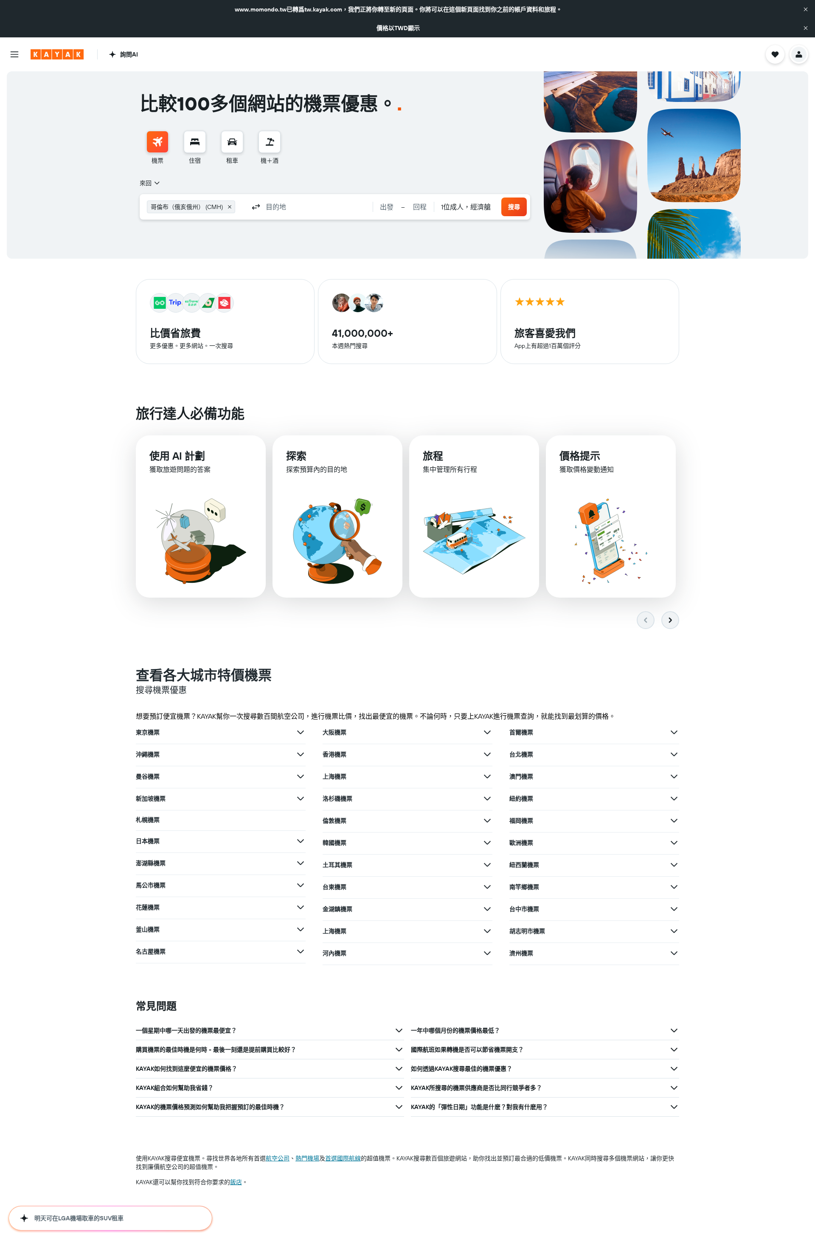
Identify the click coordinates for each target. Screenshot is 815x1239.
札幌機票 (148, 820)
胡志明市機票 (527, 931)
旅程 (433, 455)
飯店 (236, 1182)
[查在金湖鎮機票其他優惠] (487, 909)
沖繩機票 (148, 754)
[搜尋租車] (232, 142)
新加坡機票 (151, 798)
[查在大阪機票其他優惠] (487, 732)
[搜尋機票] (157, 142)
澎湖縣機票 (151, 863)
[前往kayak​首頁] (57, 54)
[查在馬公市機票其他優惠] (300, 885)
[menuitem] (157, 148)
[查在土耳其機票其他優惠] (487, 865)
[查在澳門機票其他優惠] (674, 776)
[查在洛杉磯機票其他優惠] (487, 798)
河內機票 (334, 953)
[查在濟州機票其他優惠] (674, 953)
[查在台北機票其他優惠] (674, 754)
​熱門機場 (307, 1158)
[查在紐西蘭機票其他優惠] (674, 865)
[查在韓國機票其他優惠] (487, 843)
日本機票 (148, 841)
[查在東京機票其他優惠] (300, 732)
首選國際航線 (343, 1158)
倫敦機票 (334, 820)
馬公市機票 (151, 885)
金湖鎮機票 (337, 909)
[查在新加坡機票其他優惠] (300, 798)
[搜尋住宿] (195, 142)
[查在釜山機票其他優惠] (300, 929)
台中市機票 (524, 909)
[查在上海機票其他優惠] (487, 776)
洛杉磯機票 (337, 798)
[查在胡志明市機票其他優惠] (674, 931)
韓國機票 (334, 843)
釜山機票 (148, 929)
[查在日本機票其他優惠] (300, 841)
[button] (805, 9)
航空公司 (277, 1158)
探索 (296, 455)
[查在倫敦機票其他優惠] (487, 821)
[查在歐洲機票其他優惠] (674, 843)
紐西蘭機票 (524, 865)
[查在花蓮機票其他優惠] (300, 907)
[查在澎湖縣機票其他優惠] (300, 863)
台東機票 (334, 887)
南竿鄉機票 (524, 887)
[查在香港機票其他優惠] (487, 754)
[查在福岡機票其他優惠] (674, 821)
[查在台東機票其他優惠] (487, 887)
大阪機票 (334, 732)
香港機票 (334, 754)
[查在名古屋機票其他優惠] (300, 951)
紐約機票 (521, 798)
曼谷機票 (148, 776)
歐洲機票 (521, 843)
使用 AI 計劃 (177, 455)
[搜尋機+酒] (270, 142)
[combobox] (150, 183)
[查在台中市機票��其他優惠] (674, 909)
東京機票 (148, 732)
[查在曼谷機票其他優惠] (300, 776)
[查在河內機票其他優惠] (487, 953)
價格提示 (579, 455)
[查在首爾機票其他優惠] (674, 732)
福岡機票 (521, 820)
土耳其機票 (337, 865)
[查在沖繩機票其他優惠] (300, 754)
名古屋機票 (151, 951)
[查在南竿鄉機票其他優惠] (674, 887)
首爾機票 (521, 732)
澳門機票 (521, 776)
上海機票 (334, 776)
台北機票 (521, 754)
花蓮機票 (148, 907)
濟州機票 (521, 953)
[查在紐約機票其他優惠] (674, 798)
